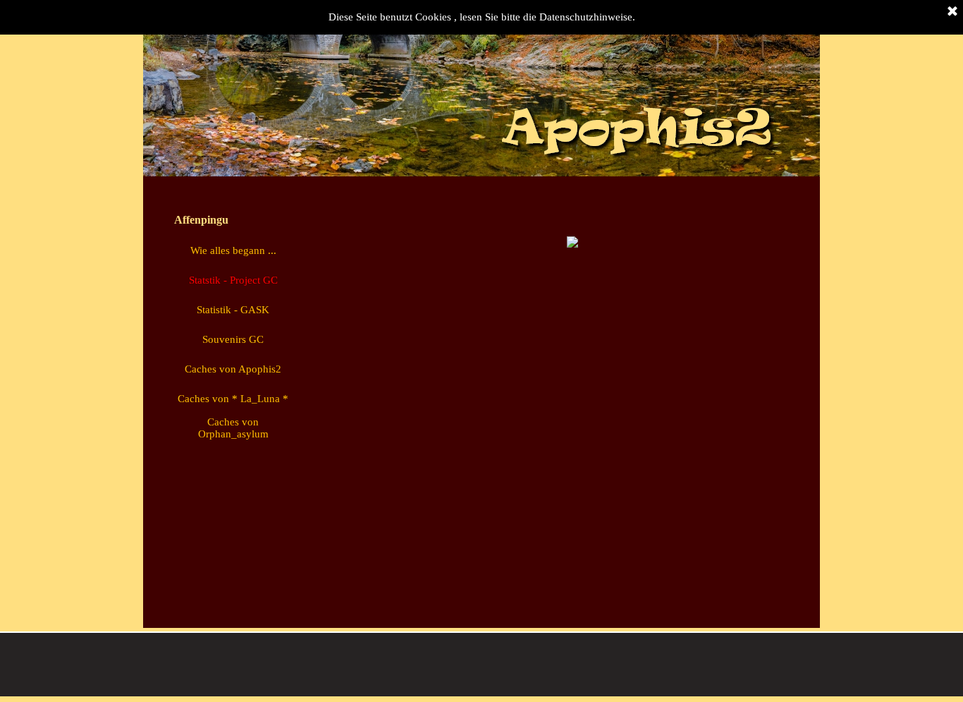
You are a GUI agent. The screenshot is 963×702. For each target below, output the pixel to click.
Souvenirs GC (233, 339)
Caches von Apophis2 (233, 369)
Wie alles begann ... (233, 250)
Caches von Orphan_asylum (233, 428)
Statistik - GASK (233, 309)
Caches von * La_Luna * (233, 398)
